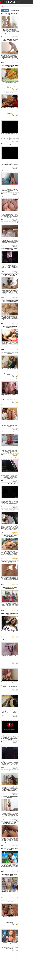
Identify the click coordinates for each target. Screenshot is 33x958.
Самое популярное (14, 10)
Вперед (19, 954)
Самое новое (5, 10)
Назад (13, 954)
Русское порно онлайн (7, 6)
